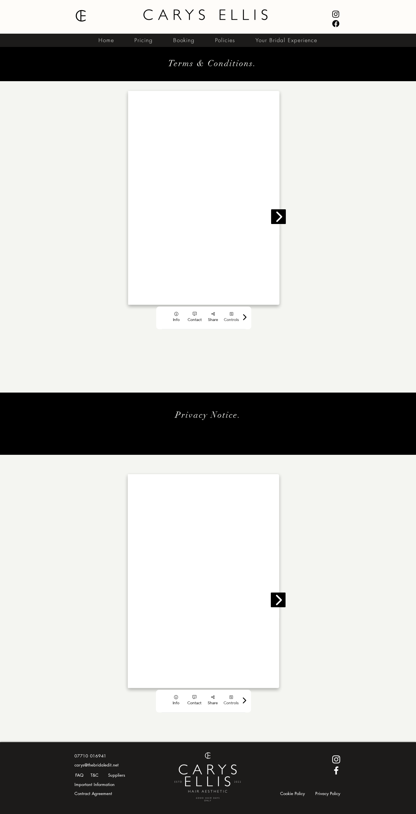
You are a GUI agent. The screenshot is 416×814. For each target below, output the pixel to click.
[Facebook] (335, 23)
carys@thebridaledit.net (96, 765)
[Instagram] (335, 14)
